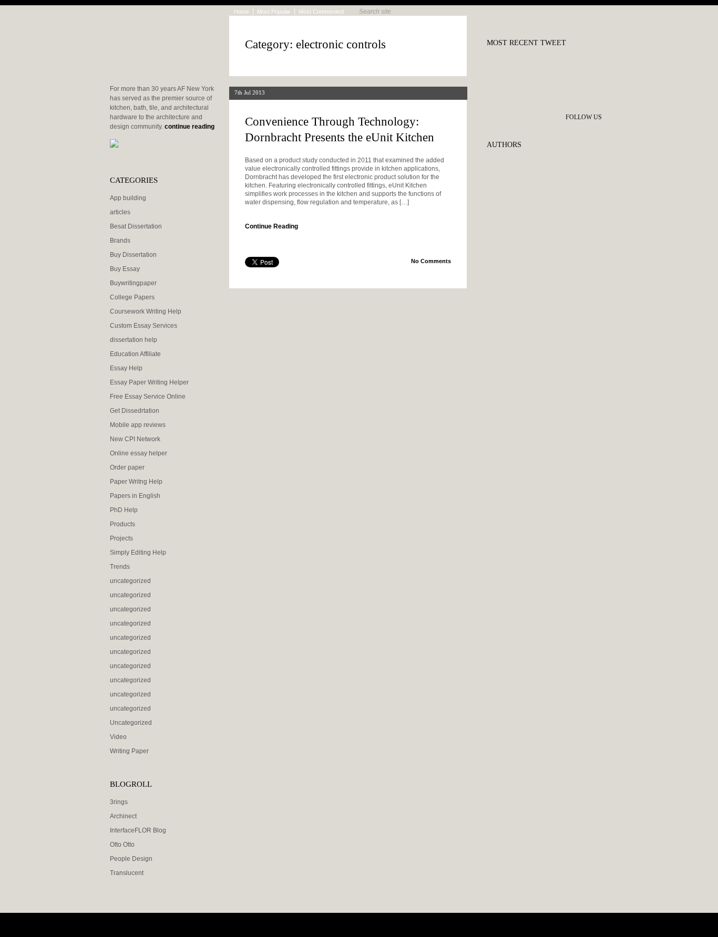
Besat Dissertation (136, 226)
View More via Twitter (550, 66)
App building (128, 198)
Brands (120, 240)
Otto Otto (122, 844)
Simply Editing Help (138, 552)
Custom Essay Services (143, 325)
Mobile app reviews (138, 425)
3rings (119, 802)
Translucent (126, 873)
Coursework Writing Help (145, 311)
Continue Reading (271, 226)
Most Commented (321, 11)
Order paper (127, 467)
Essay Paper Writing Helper (149, 382)
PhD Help (124, 510)
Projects (121, 538)
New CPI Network (135, 439)
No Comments (431, 261)
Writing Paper (129, 751)
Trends (120, 566)
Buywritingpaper (133, 283)
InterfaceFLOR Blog (138, 830)
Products (122, 524)
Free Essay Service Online (148, 396)
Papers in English (135, 495)
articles (120, 212)
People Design (131, 858)
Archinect (123, 816)
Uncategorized (131, 722)
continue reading (189, 126)
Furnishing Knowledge (160, 57)
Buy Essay (125, 269)
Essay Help (126, 368)
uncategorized (130, 581)
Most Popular (274, 11)
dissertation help (133, 339)
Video (118, 737)
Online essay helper (138, 453)
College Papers (132, 297)
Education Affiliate (135, 354)
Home (241, 11)
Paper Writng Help (136, 481)
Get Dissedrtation (134, 410)
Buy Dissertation (133, 254)
